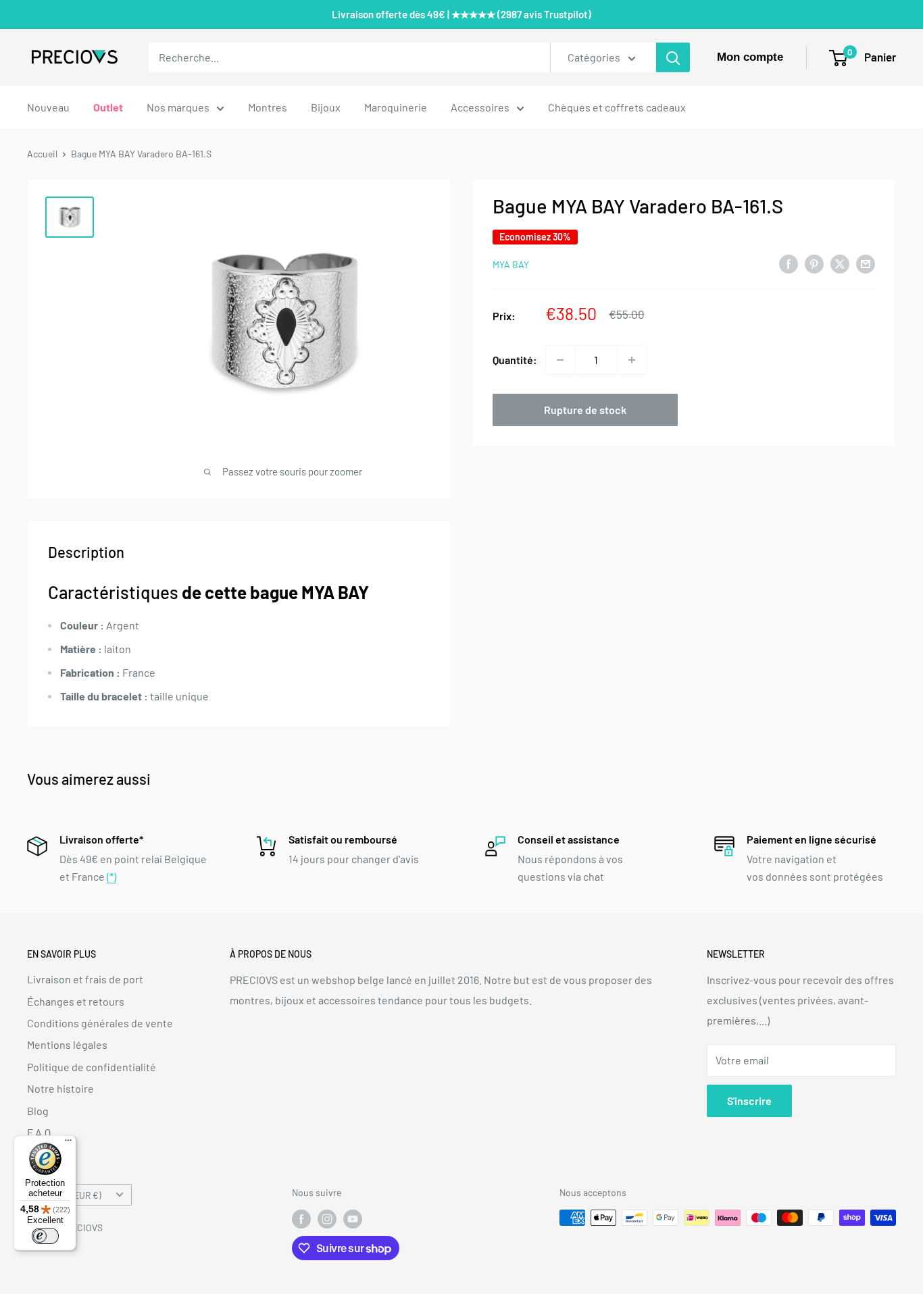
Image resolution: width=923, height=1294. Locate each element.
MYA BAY (511, 264)
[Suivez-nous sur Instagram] (327, 1219)
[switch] (45, 1236)
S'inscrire (749, 1100)
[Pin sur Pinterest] (814, 263)
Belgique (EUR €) (67, 1195)
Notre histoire (60, 1088)
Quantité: (515, 359)
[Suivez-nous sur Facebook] (301, 1219)
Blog (38, 1110)
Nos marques (178, 107)
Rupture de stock (585, 409)
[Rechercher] (673, 57)
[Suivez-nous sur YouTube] (352, 1219)
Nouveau (48, 107)
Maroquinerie (395, 107)
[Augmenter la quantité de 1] (632, 360)
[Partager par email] (865, 263)
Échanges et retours (75, 1001)
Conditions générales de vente (100, 1022)
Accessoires (480, 107)
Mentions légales (67, 1044)
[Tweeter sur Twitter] (839, 263)
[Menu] (68, 1143)
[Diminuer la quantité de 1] (560, 360)
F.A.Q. (40, 1132)
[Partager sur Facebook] (788, 263)
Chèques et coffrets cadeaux (617, 107)
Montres (267, 107)
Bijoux (326, 107)
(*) (111, 876)
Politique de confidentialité (91, 1066)
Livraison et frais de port (85, 979)
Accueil (42, 153)
